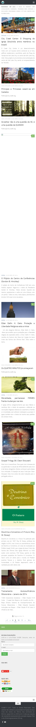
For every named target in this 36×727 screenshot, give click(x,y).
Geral (3, 275)
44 (33, 483)
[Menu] (33, 2)
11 (22, 620)
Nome (3, 642)
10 (18, 620)
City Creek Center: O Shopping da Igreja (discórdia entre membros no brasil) (18, 41)
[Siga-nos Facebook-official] (2, 722)
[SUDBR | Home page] (3, 2)
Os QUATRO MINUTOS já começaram (17, 368)
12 (33, 424)
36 (33, 19)
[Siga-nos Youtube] (5, 722)
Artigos (3, 35)
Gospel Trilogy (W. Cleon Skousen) (16, 460)
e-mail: (3, 647)
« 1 (7, 620)
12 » (29, 620)
